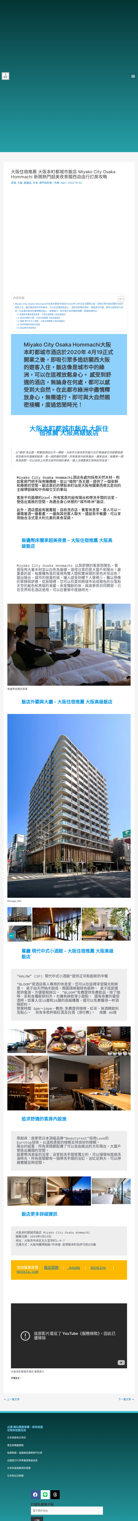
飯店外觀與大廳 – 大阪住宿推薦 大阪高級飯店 (40, 318)
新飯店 (27, 182)
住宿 (13, 182)
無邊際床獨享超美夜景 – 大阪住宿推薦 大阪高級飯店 (43, 314)
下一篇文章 (126, 1399)
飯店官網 (51, 1268)
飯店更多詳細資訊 (28, 328)
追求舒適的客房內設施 (30, 324)
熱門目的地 (45, 182)
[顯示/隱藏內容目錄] (119, 299)
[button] (133, 76)
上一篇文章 (12, 1399)
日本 (35, 182)
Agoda (73, 1268)
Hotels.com (27, 1272)
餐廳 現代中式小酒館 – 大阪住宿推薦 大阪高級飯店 (42, 321)
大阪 (19, 182)
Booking (98, 1268)
